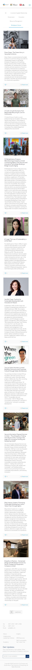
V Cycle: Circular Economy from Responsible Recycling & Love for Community (15, 112)
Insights (18, 634)
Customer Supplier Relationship (19, 13)
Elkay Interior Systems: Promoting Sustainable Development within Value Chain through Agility (15, 504)
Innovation (21, 17)
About (5, 634)
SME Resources (20, 638)
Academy (6, 642)
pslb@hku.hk (11, 628)
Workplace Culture (16, 25)
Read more (25, 84)
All (5, 13)
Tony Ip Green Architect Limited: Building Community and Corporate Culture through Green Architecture (16, 369)
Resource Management (16, 21)
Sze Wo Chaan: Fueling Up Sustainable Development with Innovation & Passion (14, 301)
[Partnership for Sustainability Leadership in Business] (5, 4)
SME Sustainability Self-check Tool (21, 641)
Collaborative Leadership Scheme (8, 637)
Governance (11, 17)
